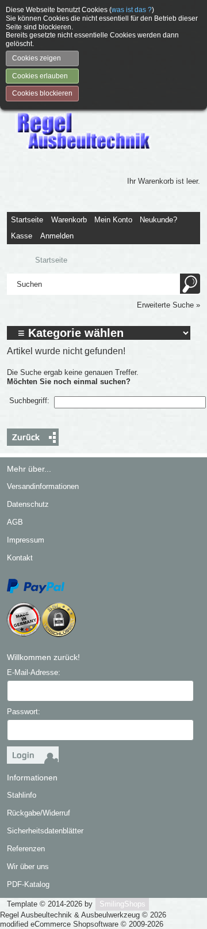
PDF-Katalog (28, 884)
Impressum (25, 540)
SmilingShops (122, 904)
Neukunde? (158, 219)
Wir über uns (28, 866)
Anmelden (57, 236)
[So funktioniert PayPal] (35, 585)
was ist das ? (132, 10)
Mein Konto (113, 219)
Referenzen (26, 848)
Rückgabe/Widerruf (38, 813)
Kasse (21, 236)
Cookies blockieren (42, 93)
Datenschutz (28, 504)
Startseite (27, 219)
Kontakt (20, 557)
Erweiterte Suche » (168, 305)
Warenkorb (69, 219)
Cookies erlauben (40, 76)
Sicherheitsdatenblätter (45, 830)
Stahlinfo (21, 795)
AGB (15, 522)
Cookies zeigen (36, 58)
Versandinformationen (43, 486)
